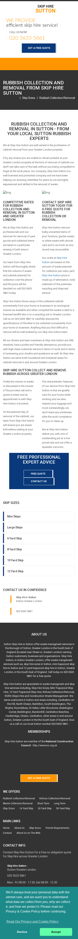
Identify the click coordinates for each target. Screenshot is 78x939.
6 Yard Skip (14, 538)
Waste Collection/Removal (18, 803)
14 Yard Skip (26, 808)
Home (6, 828)
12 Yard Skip (15, 571)
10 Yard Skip (15, 560)
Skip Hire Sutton (51, 275)
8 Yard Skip (14, 549)
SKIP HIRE (45, 8)
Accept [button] (56, 931)
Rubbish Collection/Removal (57, 97)
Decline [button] (22, 931)
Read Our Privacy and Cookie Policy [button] (32, 921)
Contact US (39, 481)
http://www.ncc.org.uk (45, 745)
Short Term (43, 803)
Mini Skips (14, 516)
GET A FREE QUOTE (39, 48)
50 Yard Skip (63, 808)
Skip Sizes (28, 97)
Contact (7, 833)
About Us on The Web (28, 833)
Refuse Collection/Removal (54, 798)
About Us (19, 828)
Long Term (60, 803)
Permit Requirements (57, 828)
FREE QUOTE (38, 473)
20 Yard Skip (45, 808)
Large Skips (15, 527)
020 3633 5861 (27, 38)
